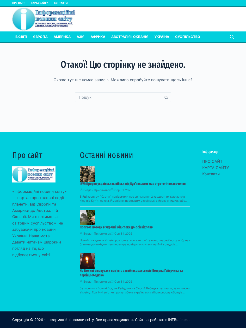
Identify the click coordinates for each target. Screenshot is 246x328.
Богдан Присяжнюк (97, 190)
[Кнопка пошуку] (166, 97)
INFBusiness (179, 319)
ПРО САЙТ (18, 2)
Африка (98, 37)
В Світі (21, 37)
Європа (40, 37)
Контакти (61, 2)
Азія (81, 37)
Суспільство (187, 37)
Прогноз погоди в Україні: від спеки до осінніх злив (116, 227)
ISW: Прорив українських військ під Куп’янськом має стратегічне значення (133, 184)
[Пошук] (232, 37)
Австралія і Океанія (129, 37)
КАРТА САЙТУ (39, 2)
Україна (161, 37)
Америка (62, 37)
